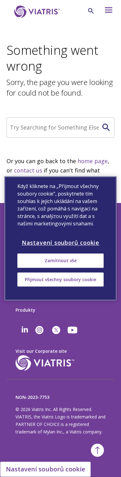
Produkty (25, 310)
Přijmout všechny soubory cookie (60, 279)
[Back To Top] (97, 450)
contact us (28, 170)
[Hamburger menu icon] (106, 11)
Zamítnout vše (61, 261)
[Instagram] (39, 330)
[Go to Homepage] (36, 21)
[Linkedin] (25, 330)
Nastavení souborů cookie (45, 469)
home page (93, 161)
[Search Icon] (91, 11)
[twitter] (56, 330)
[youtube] (73, 330)
